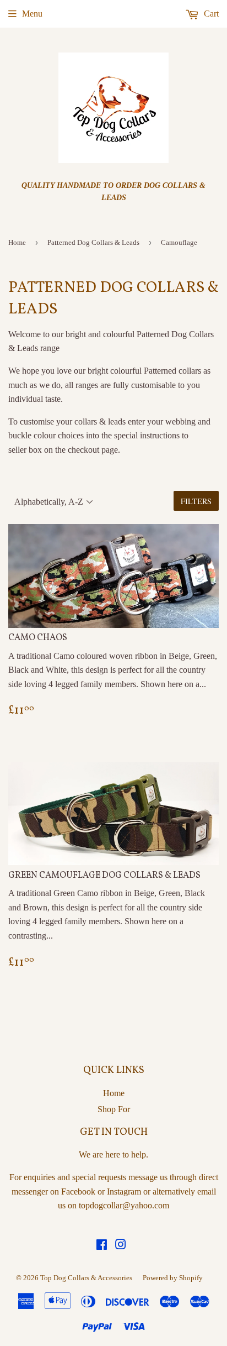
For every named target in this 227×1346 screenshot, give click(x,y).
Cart (210, 13)
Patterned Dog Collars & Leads (93, 242)
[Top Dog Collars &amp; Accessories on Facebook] (101, 1245)
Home (17, 242)
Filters (196, 501)
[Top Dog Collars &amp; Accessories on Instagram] (120, 1245)
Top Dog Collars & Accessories (86, 1278)
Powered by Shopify (173, 1278)
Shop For (114, 1109)
